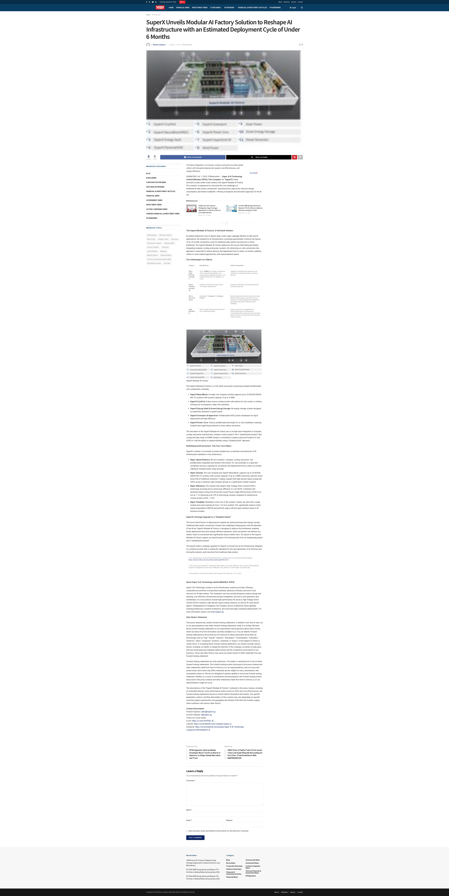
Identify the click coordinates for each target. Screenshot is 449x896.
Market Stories (152, 255)
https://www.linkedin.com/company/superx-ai (212, 724)
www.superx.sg (217, 612)
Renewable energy (154, 263)
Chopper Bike (169, 243)
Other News (215, 8)
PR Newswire (275, 8)
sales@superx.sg (208, 712)
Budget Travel (163, 239)
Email (189, 820)
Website (229, 820)
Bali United (151, 239)
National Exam (166, 255)
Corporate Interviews (156, 182)
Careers (293, 2)
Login (293, 8)
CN (183, 2)
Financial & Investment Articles (252, 8)
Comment (191, 780)
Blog (148, 173)
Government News (154, 200)
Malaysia (163, 251)
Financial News (182, 8)
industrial (165, 247)
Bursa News (151, 178)
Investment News (200, 8)
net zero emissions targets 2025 (159, 259)
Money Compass (159, 45)
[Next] (226, 222)
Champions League (154, 243)
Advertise (287, 2)
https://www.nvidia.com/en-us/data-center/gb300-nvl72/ (209, 560)
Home (171, 8)
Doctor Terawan (153, 247)
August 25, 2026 (205, 215)
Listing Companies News (156, 209)
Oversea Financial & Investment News (163, 214)
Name (189, 810)
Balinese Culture (165, 235)
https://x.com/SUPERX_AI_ (203, 721)
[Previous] (222, 222)
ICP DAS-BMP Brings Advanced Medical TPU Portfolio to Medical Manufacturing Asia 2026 (251, 208)
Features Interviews (155, 187)
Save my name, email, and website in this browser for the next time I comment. (219, 831)
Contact (300, 2)
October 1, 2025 (174, 45)
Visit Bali (167, 263)
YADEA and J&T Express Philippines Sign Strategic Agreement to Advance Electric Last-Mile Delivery (210, 209)
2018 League (151, 235)
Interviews (229, 8)
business (174, 239)
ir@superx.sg (206, 715)
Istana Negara (152, 251)
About (280, 2)
